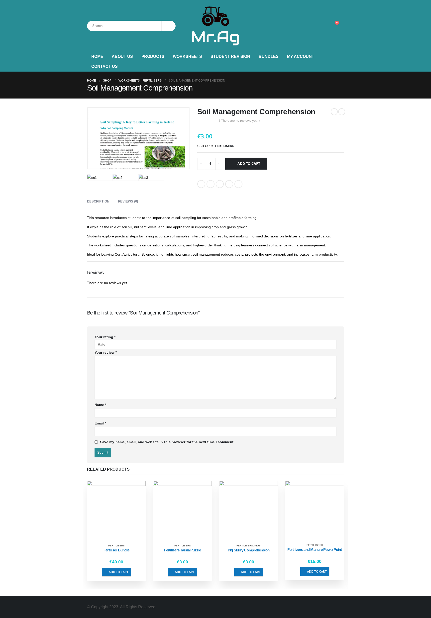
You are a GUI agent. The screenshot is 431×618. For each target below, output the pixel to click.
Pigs (257, 545)
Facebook (201, 184)
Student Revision (230, 56)
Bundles (269, 56)
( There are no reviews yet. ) (239, 120)
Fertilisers (224, 146)
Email (238, 184)
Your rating (105, 337)
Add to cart (248, 163)
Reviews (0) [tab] (128, 201)
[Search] (168, 26)
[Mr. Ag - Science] (215, 26)
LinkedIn (220, 184)
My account (300, 56)
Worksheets (187, 56)
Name (100, 405)
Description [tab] (98, 201)
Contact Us (104, 66)
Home (97, 56)
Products (152, 56)
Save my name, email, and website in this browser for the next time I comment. (167, 442)
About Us (122, 56)
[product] (116, 510)
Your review (106, 352)
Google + (229, 184)
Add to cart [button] (118, 572)
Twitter (211, 184)
